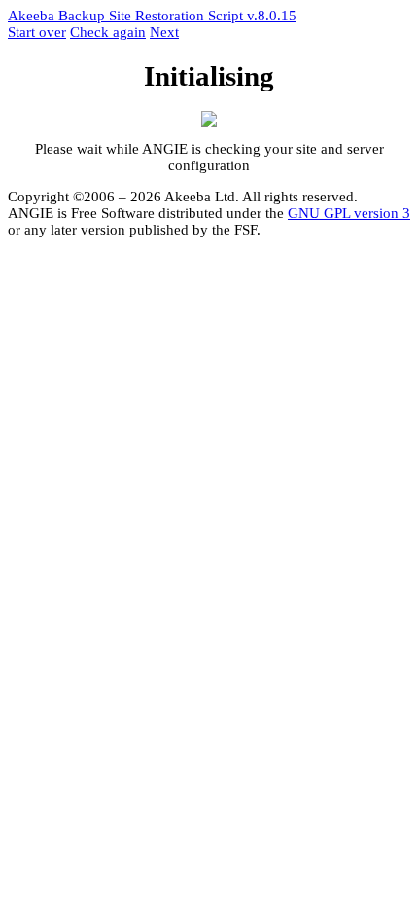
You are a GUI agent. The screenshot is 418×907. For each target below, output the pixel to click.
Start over (37, 32)
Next (164, 32)
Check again (108, 32)
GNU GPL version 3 (349, 213)
